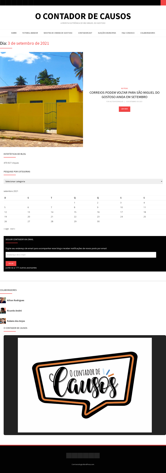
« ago (6, 228)
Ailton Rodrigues (116, 102)
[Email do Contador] (31, 2)
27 (29, 221)
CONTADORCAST (85, 33)
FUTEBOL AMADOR (30, 33)
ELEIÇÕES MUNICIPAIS (107, 33)
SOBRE (14, 33)
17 (121, 212)
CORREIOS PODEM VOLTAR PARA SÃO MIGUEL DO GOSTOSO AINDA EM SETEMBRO (125, 94)
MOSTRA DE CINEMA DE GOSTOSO (58, 33)
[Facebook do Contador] (3, 2)
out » (12, 228)
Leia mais (124, 109)
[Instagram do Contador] (14, 2)
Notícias (124, 88)
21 (52, 216)
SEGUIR (11, 264)
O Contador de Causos (83, 16)
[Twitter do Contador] (8, 2)
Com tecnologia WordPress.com (83, 464)
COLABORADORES (147, 33)
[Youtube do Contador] (25, 2)
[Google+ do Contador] (19, 2)
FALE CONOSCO (128, 33)
